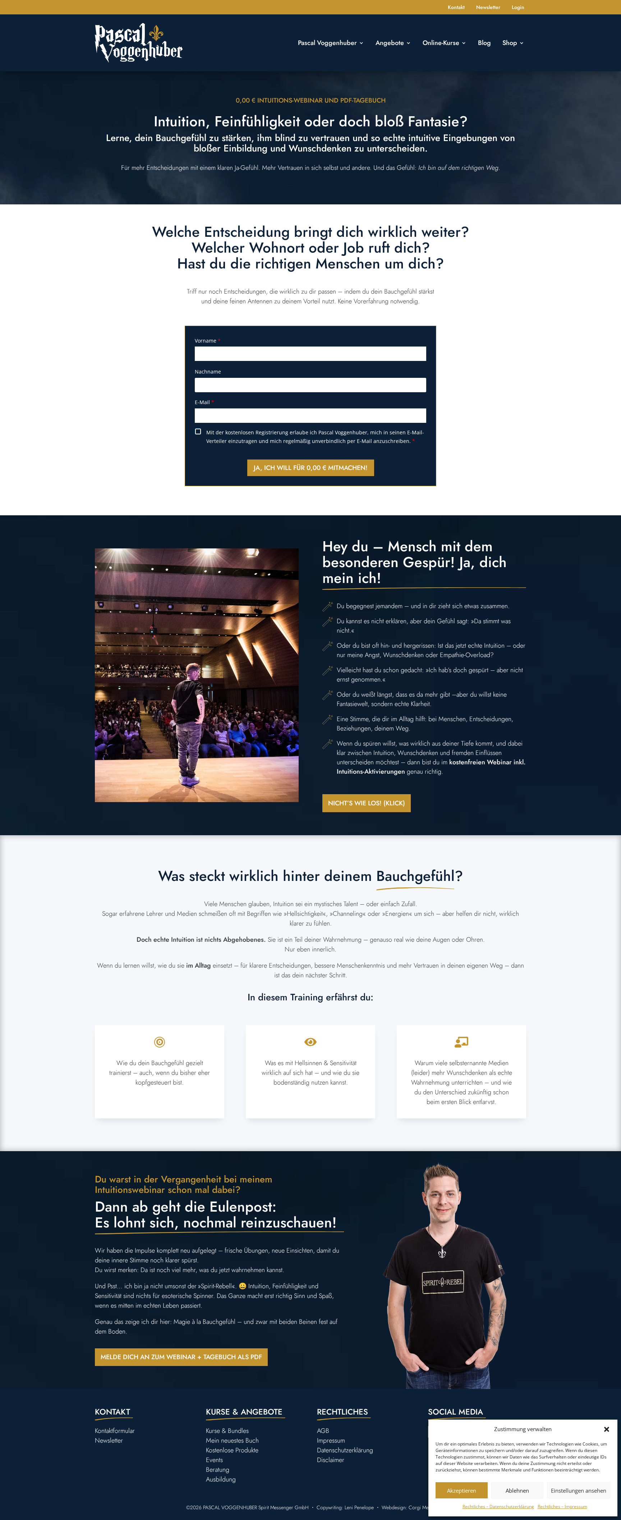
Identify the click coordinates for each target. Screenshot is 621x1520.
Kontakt (456, 8)
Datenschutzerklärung (345, 1450)
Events (214, 1460)
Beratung (217, 1469)
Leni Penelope (359, 1507)
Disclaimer (330, 1460)
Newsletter (488, 8)
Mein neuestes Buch (232, 1440)
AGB (323, 1430)
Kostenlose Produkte (232, 1450)
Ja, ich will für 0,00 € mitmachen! (311, 467)
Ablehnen (517, 1490)
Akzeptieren (461, 1490)
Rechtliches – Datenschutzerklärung (498, 1506)
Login (518, 8)
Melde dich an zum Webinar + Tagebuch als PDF (181, 1357)
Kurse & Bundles (227, 1430)
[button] (606, 1429)
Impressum (331, 1440)
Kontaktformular (115, 1430)
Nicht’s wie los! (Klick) (366, 803)
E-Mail (204, 402)
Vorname (208, 340)
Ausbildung (221, 1479)
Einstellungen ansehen (578, 1490)
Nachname (208, 371)
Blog (484, 43)
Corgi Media (422, 1507)
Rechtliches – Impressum (562, 1506)
